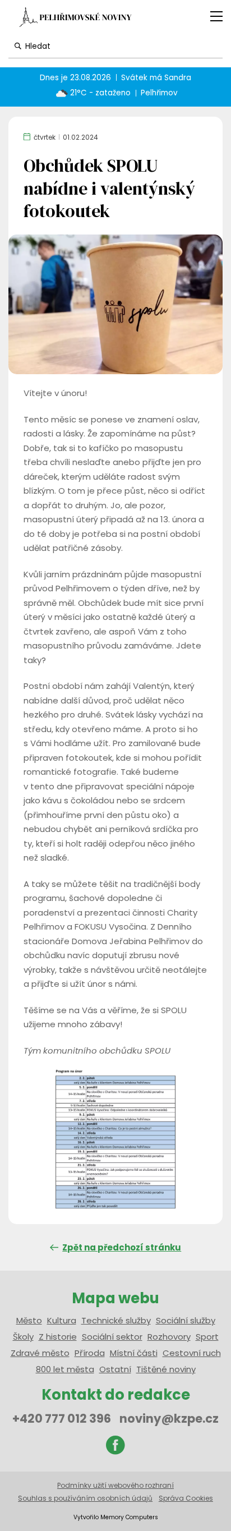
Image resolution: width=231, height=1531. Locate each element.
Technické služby (116, 1320)
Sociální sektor (112, 1337)
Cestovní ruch (192, 1353)
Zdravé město (40, 1353)
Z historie (58, 1337)
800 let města (65, 1369)
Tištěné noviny (166, 1369)
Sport (207, 1337)
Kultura (61, 1320)
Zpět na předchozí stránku (121, 1247)
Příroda (90, 1353)
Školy (23, 1337)
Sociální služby (185, 1320)
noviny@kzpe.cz (169, 1418)
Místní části (134, 1353)
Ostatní (115, 1369)
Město (29, 1320)
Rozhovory (169, 1337)
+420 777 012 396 (61, 1418)
